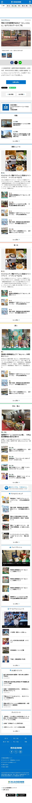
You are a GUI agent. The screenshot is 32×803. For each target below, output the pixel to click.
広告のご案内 (5, 766)
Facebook (11, 751)
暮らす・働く (25, 5)
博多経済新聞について (7, 758)
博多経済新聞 (16, 2)
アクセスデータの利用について (9, 762)
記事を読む (16, 82)
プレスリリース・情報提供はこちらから (11, 760)
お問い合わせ (5, 764)
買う (19, 5)
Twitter (16, 751)
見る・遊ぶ (14, 5)
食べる (8, 5)
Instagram (20, 751)
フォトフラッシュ (5, 20)
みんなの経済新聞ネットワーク (16, 782)
